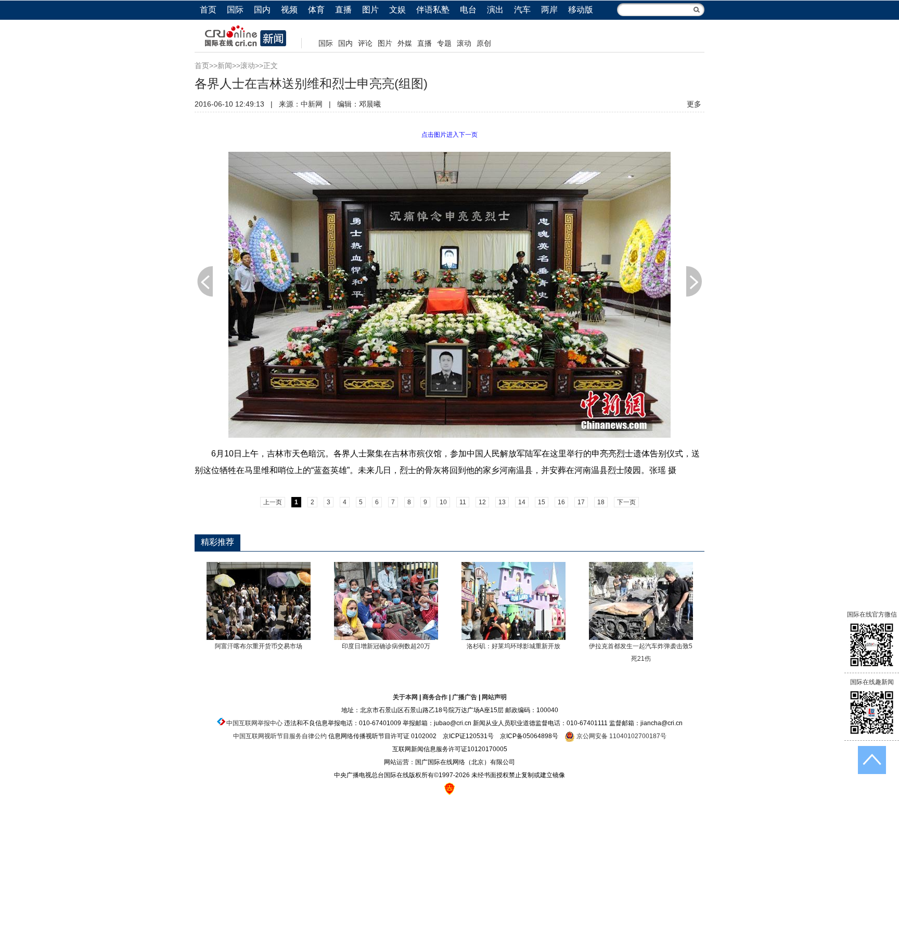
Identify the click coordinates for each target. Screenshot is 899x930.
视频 (289, 9)
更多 (694, 104)
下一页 (694, 281)
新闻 (224, 65)
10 (443, 502)
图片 (370, 9)
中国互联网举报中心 (254, 723)
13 (502, 502)
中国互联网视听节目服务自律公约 (280, 736)
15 (541, 502)
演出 (495, 9)
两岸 (549, 9)
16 (561, 502)
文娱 (397, 9)
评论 (365, 43)
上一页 (205, 281)
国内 (262, 9)
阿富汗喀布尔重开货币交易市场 (258, 646)
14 (521, 502)
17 (581, 502)
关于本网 (405, 697)
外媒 (404, 43)
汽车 (522, 9)
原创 (484, 43)
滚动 (464, 43)
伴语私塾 (433, 9)
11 (462, 502)
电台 (468, 9)
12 (482, 502)
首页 (208, 9)
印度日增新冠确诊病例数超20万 (386, 646)
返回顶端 (872, 760)
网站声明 (494, 697)
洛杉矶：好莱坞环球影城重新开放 (513, 646)
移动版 (580, 9)
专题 (444, 43)
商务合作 (434, 697)
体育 (316, 9)
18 (601, 502)
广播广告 (464, 697)
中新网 (312, 104)
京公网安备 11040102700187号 (620, 736)
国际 (235, 9)
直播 (343, 9)
